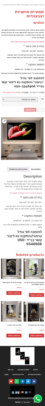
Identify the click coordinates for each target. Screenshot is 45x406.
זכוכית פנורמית (25, 42)
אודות (35, 369)
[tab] (36, 169)
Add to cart (30, 110)
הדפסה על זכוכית (38, 42)
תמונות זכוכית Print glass (29, 5)
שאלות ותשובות (23, 369)
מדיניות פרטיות (18, 374)
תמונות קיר (14, 42)
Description (36, 169)
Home (42, 5)
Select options (36, 295)
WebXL (18, 402)
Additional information (18, 169)
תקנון (6, 374)
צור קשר (11, 369)
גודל (42, 99)
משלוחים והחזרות (34, 374)
